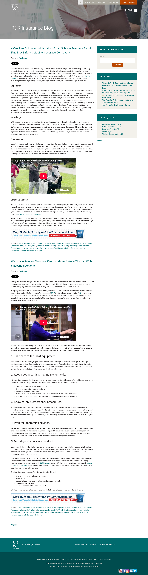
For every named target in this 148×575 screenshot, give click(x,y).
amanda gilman (76, 243)
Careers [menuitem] (101, 544)
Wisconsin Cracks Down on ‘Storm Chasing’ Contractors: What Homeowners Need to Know (118, 85)
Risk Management (28, 243)
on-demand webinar (21, 466)
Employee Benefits (110, 129)
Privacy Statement (93, 566)
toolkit (89, 463)
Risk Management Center (61, 243)
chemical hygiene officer (34, 248)
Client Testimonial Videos (75, 248)
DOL (80, 293)
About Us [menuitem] (84, 544)
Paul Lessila (23, 58)
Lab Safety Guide (30, 246)
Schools (39, 243)
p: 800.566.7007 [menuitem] (111, 544)
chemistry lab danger (34, 251)
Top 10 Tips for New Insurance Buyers (116, 105)
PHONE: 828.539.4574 (68, 563)
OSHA (53, 293)
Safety (19, 243)
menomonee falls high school (55, 248)
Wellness (107, 132)
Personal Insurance (111, 127)
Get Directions (106, 559)
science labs (87, 243)
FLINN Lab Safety (62, 246)
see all (99, 140)
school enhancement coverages (30, 214)
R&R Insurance (45, 463)
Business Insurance (18, 248)
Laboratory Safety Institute (79, 246)
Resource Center (17, 246)
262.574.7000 (95, 559)
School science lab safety (46, 246)
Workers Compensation (112, 134)
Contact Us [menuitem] (92, 544)
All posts (14, 525)
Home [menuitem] (77, 544)
